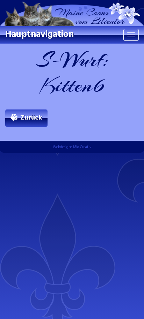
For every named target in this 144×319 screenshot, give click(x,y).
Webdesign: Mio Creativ (72, 147)
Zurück (31, 117)
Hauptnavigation (39, 35)
